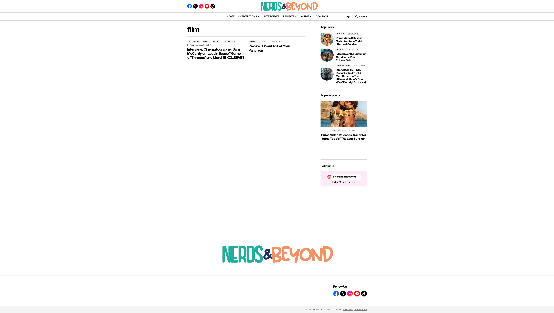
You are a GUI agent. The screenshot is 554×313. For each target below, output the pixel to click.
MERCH (340, 50)
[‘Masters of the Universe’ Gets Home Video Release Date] (327, 55)
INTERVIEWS (193, 41)
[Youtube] (207, 6)
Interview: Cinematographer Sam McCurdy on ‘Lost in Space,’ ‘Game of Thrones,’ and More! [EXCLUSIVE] (215, 53)
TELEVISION (229, 41)
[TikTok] (213, 6)
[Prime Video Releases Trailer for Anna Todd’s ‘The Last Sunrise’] (327, 39)
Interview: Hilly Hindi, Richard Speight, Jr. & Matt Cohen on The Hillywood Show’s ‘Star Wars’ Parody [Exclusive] (351, 76)
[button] (188, 16)
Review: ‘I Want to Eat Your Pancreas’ (269, 48)
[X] (195, 6)
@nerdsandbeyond (344, 176)
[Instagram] (201, 6)
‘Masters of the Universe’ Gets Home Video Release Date (351, 57)
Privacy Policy (348, 309)
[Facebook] (189, 6)
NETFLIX (217, 41)
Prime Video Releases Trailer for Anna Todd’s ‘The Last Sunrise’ (349, 41)
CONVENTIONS (343, 66)
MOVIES (206, 41)
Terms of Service (360, 309)
